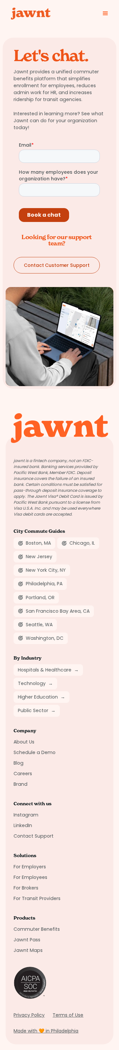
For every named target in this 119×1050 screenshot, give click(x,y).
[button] (105, 13)
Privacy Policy (29, 1015)
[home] (28, 13)
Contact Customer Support (57, 265)
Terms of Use (68, 1015)
